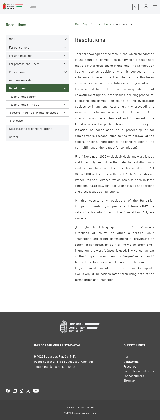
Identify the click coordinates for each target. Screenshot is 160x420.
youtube (36, 391)
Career (13, 137)
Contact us (131, 361)
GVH (12, 39)
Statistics (16, 120)
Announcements (20, 80)
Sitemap (129, 380)
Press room (17, 72)
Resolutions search (23, 96)
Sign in (146, 6)
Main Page (82, 24)
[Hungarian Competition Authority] (13, 6)
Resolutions (17, 88)
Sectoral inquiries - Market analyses (34, 112)
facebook (8, 391)
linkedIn (15, 391)
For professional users (24, 64)
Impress (70, 407)
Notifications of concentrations (30, 128)
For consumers (134, 375)
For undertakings (20, 55)
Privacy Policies (86, 407)
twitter (28, 391)
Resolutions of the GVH (25, 104)
